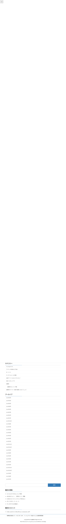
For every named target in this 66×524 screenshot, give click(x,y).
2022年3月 (8, 461)
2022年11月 (9, 444)
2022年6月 (8, 456)
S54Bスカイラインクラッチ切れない (16, 499)
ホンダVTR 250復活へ (12, 504)
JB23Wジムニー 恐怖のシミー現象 (16, 496)
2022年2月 (8, 464)
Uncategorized (9, 366)
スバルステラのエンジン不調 (14, 494)
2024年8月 (8, 406)
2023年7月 (8, 426)
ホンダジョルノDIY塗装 (11, 375)
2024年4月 (8, 409)
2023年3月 (8, 435)
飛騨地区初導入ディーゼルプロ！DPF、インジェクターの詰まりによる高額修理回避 (25, 515)
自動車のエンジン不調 (12, 386)
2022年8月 (8, 453)
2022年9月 (8, 450)
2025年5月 (8, 400)
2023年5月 (8, 429)
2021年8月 (8, 476)
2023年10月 (9, 421)
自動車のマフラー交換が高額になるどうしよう (16, 389)
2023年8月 (8, 424)
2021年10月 (9, 470)
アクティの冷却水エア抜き (12, 369)
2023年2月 (8, 438)
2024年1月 (8, 418)
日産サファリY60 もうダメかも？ (13, 378)
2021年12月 (9, 467)
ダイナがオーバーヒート (13, 501)
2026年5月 (8, 397)
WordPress (27, 521)
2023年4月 (8, 432)
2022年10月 (9, 447)
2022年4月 (8, 458)
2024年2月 (8, 415)
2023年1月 (8, 441)
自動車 (7, 384)
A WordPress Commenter (21, 511)
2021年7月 (8, 479)
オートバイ (8, 372)
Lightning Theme (33, 521)
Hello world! (10, 511)
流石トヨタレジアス (10, 381)
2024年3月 (8, 412)
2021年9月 (8, 473)
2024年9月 (8, 403)
